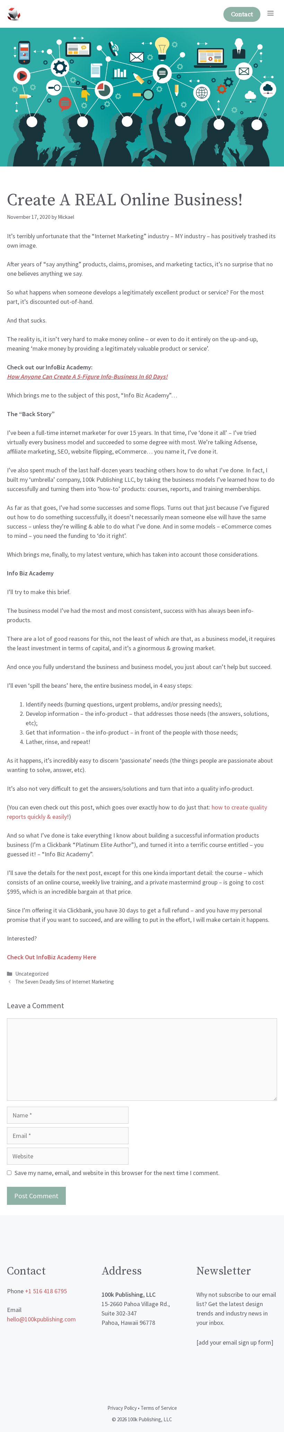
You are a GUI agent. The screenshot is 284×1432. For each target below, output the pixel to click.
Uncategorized (31, 973)
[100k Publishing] (14, 13)
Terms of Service (159, 1408)
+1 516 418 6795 (46, 1291)
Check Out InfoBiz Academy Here (51, 957)
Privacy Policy (122, 1408)
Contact (242, 14)
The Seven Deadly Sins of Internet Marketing (64, 981)
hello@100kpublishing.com (41, 1319)
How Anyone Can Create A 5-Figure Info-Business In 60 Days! (87, 376)
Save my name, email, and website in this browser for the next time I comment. (117, 1173)
